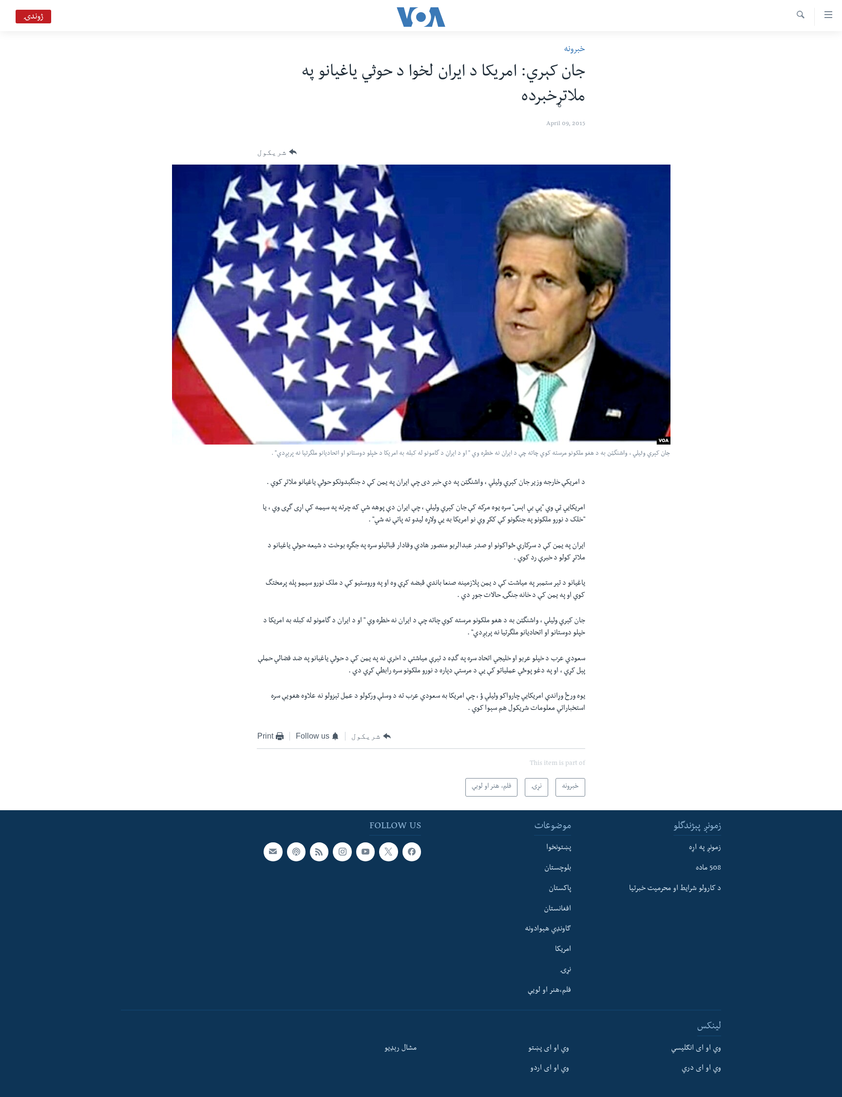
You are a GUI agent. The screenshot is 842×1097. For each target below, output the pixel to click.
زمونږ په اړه (705, 848)
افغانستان (557, 909)
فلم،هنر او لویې (549, 990)
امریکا (563, 950)
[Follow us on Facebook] (411, 852)
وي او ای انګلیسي (696, 1048)
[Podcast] (296, 852)
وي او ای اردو (549, 1069)
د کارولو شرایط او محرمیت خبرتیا (675, 889)
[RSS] (319, 852)
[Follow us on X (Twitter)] (388, 852)
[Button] (277, 152)
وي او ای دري (701, 1069)
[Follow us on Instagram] (342, 852)
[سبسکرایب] (273, 852)
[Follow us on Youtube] (365, 852)
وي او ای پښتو (548, 1048)
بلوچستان (557, 868)
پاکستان (560, 889)
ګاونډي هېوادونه (548, 930)
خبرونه (574, 50)
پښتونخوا (558, 848)
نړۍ (565, 970)
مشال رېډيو (400, 1048)
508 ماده (708, 868)
